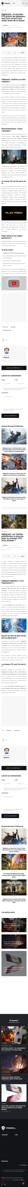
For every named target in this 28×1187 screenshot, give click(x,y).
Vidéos (3, 1148)
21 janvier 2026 (14, 495)
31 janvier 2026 (14, 897)
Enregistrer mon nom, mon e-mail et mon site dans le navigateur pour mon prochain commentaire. (15, 389)
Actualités (4, 1145)
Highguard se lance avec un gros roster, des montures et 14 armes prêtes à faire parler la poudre (14, 849)
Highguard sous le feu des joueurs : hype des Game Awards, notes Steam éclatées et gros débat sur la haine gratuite (14, 449)
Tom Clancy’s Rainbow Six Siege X (20, 1149)
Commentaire (4, 392)
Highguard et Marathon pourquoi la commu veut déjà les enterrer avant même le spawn (14, 499)
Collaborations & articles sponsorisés (6, 1142)
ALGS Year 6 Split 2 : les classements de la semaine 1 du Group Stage (13, 925)
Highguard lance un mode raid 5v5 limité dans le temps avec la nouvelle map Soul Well (14, 900)
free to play (5, 327)
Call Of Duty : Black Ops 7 (20, 1144)
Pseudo (3, 379)
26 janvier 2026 (14, 471)
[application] (14, 52)
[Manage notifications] (23, 1183)
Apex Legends (18, 1155)
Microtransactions (7, 330)
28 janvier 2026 (14, 445)
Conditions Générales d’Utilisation (7, 1154)
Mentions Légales (5, 1180)
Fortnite (17, 1141)
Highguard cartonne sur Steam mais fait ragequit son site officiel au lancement (14, 474)
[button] (4, 340)
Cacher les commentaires (13, 367)
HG (3, 730)
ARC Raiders (18, 1138)
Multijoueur (16, 730)
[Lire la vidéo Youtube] (14, 283)
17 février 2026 (14, 871)
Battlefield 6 (18, 1153)
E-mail (16, 379)
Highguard (13, 327)
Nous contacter (5, 1138)
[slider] (12, 52)
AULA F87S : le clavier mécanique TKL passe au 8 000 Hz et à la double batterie (14, 969)
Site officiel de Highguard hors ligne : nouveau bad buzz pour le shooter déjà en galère (14, 875)
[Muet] (19, 52)
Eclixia (3, 1182)
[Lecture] (4, 52)
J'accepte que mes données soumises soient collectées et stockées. (13, 410)
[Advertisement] (14, 307)
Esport (3, 1151)
